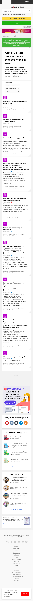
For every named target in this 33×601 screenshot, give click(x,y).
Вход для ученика (17, 583)
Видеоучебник (16, 559)
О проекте (16, 570)
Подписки (16, 546)
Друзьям (16, 578)
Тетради (16, 561)
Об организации (16, 572)
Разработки (7, 2)
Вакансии (16, 580)
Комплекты (16, 548)
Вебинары (16, 555)
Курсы (16, 551)
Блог (16, 565)
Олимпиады (16, 553)
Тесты (16, 557)
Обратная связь (16, 574)
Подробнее (6, 523)
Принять (25, 594)
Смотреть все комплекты (16, 466)
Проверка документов (16, 576)
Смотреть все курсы (16, 509)
